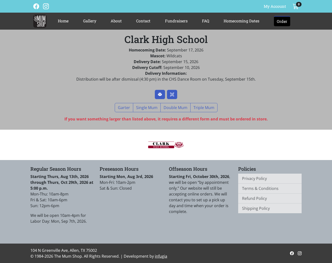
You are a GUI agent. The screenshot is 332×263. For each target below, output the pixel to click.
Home (63, 20)
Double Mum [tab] (175, 107)
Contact (143, 20)
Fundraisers (176, 20)
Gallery (89, 20)
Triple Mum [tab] (203, 107)
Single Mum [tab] (146, 107)
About (116, 20)
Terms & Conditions (260, 188)
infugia (161, 256)
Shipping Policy (256, 208)
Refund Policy (254, 198)
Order (282, 21)
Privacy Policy (254, 178)
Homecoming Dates (241, 20)
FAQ (205, 20)
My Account (275, 6)
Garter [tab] (124, 107)
